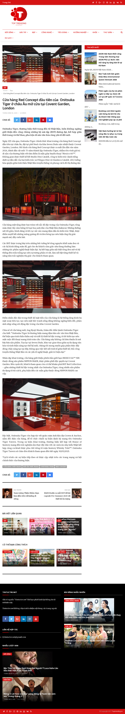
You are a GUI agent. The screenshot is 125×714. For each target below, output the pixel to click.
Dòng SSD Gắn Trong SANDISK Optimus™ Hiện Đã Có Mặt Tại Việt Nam (110, 117)
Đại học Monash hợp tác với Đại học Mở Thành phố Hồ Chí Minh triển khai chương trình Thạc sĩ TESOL (110, 177)
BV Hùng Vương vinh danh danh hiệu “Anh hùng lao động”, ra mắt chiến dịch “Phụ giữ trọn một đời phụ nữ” (110, 80)
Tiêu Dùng (62, 32)
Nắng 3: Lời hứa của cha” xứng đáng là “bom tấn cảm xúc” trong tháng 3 (30, 695)
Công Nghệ (46, 32)
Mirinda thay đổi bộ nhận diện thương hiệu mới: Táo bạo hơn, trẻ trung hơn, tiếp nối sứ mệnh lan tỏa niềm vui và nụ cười (110, 100)
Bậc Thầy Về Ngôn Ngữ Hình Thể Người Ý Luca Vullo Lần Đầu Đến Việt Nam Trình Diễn (31, 669)
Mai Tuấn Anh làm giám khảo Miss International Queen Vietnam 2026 (14, 525)
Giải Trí (22, 32)
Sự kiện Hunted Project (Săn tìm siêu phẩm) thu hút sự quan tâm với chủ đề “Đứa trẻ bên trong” (69, 555)
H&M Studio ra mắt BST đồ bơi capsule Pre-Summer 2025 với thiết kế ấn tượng (57, 496)
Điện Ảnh (7, 680)
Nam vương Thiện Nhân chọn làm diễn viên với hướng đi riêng (26, 496)
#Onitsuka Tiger (47, 466)
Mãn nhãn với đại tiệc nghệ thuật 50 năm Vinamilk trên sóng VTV (111, 228)
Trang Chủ (6, 2)
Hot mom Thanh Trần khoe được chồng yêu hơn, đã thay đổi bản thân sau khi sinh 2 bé (93, 616)
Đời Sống (9, 32)
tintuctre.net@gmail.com (15, 637)
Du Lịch (8, 38)
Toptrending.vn (117, 711)
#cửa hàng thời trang (12, 466)
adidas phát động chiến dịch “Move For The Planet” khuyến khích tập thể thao (41, 557)
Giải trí (68, 626)
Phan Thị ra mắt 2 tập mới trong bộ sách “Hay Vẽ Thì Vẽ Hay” (14, 558)
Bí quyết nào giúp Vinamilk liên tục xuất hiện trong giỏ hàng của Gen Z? (111, 211)
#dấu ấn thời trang (31, 466)
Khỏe (95, 32)
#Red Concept (60, 466)
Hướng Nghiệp (80, 32)
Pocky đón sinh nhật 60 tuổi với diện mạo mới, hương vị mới (109, 194)
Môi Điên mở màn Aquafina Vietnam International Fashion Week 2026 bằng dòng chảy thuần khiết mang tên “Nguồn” (68, 523)
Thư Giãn (107, 32)
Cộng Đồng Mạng (72, 601)
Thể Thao (34, 552)
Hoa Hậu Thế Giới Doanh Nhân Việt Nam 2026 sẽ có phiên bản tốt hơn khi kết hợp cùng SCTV (41, 524)
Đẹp (33, 32)
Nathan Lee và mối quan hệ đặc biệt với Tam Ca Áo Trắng (90, 641)
